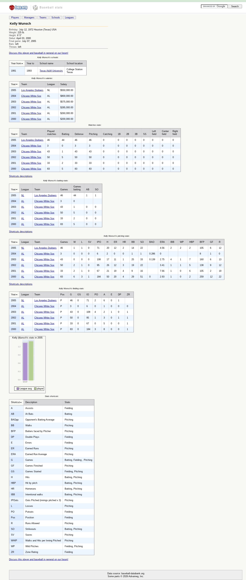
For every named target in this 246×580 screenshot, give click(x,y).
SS (144, 134)
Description (31, 402)
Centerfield (165, 132)
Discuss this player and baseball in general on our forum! (38, 53)
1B (119, 134)
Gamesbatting (77, 188)
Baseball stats (51, 7)
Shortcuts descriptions (20, 176)
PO (96, 294)
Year (13, 84)
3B (136, 134)
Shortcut (15, 402)
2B (127, 134)
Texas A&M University (51, 70)
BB (133, 242)
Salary (63, 84)
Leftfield (154, 132)
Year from (16, 63)
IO (87, 294)
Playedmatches (51, 132)
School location (75, 63)
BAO (151, 242)
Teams (42, 17)
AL (22, 201)
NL (22, 195)
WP (182, 242)
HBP (191, 242)
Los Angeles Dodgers (32, 90)
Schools (56, 17)
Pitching (93, 134)
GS (79, 294)
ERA (162, 242)
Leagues (69, 17)
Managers (29, 17)
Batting (65, 134)
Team (24, 84)
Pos (62, 294)
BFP (202, 242)
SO (96, 189)
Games (64, 189)
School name (46, 63)
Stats (67, 402)
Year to (30, 63)
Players (15, 17)
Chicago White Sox (31, 96)
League (51, 84)
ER (115, 242)
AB (87, 189)
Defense (79, 134)
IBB (172, 242)
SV (89, 242)
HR (124, 242)
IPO (99, 242)
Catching (107, 134)
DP (119, 294)
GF (211, 242)
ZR (128, 294)
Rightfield (175, 132)
